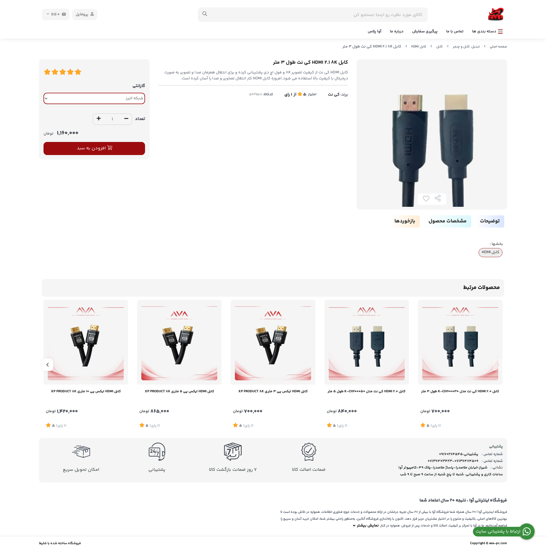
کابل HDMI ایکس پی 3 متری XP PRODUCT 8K (273, 391)
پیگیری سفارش (425, 31)
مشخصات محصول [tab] (448, 221)
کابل (439, 46)
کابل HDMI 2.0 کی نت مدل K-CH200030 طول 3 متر (460, 391)
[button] (498, 364)
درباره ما (397, 31)
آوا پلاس (374, 31)
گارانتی (139, 86)
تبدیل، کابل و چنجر (466, 46)
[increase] (98, 119)
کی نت (334, 94)
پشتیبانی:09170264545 (458, 454)
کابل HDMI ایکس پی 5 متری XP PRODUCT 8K (179, 391)
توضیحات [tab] (490, 221)
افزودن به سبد (92, 148)
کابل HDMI (418, 46)
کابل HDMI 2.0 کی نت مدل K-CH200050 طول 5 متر (367, 391)
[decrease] (126, 119)
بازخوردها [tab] (404, 221)
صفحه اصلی (498, 46)
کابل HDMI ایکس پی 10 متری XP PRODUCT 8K (86, 391)
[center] (205, 14)
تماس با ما (455, 31)
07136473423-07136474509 (453, 461)
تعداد (140, 119)
